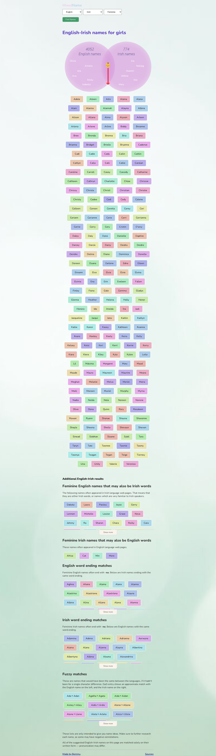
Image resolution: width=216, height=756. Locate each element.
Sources (149, 754)
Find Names (71, 19)
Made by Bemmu (71, 754)
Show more (108, 532)
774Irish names (126, 51)
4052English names (90, 51)
